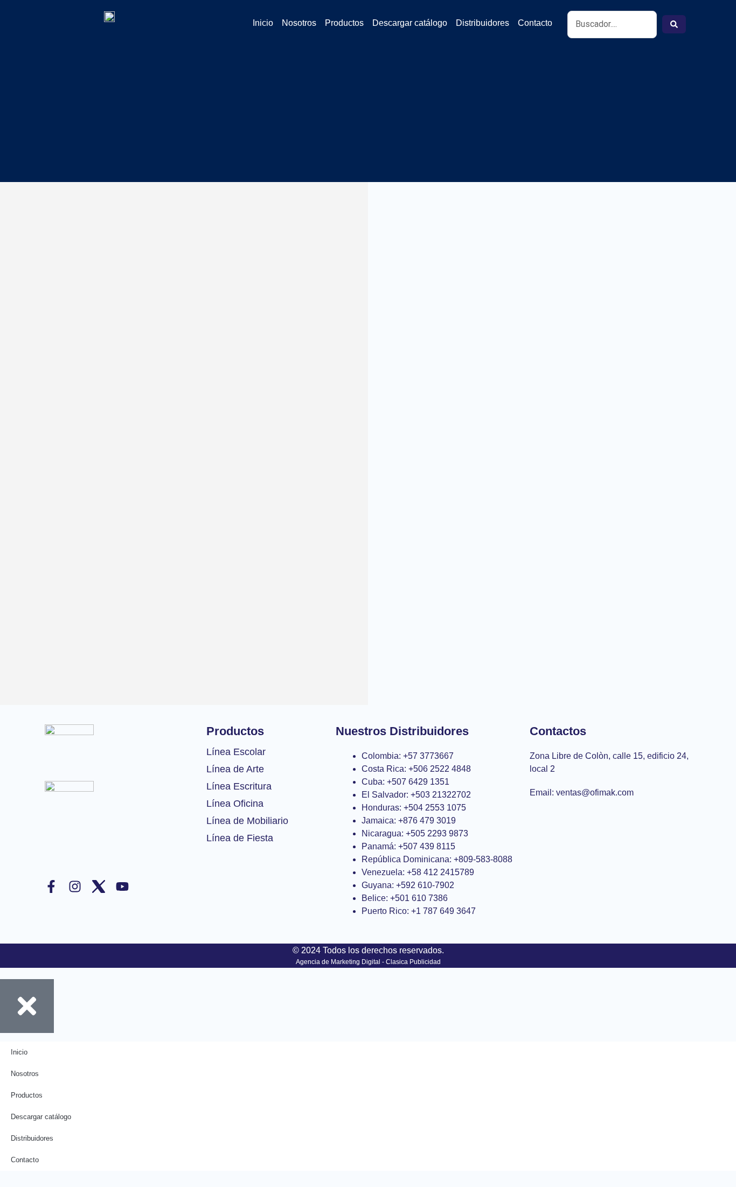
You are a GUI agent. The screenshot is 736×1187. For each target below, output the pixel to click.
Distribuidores (482, 22)
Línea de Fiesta (239, 838)
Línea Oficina (234, 803)
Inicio (263, 22)
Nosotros (299, 22)
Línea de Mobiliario (247, 820)
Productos (344, 22)
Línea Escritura (239, 786)
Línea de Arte (235, 769)
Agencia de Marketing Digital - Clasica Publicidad (368, 962)
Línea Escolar (236, 751)
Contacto (535, 22)
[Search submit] (674, 24)
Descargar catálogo (409, 22)
